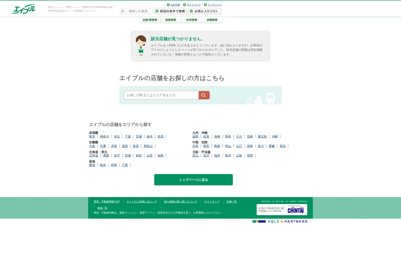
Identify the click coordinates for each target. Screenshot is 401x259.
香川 (261, 146)
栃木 (150, 136)
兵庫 (103, 146)
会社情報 (175, 4)
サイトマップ (194, 4)
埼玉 (117, 136)
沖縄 (275, 136)
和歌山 (148, 146)
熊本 (228, 136)
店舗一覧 (231, 201)
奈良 (136, 146)
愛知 (92, 165)
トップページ (215, 4)
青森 (106, 155)
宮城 (128, 155)
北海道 (93, 155)
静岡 (114, 165)
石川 (206, 155)
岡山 (228, 146)
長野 (250, 155)
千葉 (128, 136)
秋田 (139, 155)
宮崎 (250, 136)
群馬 (161, 136)
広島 (195, 146)
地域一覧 (102, 208)
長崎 (217, 136)
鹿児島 (262, 136)
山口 (239, 146)
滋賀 (125, 146)
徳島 (250, 146)
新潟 (228, 155)
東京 (92, 136)
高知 (283, 146)
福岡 (195, 136)
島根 (217, 146)
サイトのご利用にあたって (141, 201)
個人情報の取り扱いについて (180, 201)
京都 (114, 146)
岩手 (117, 155)
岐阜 (103, 165)
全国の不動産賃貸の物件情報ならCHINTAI (271, 210)
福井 (217, 155)
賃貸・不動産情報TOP (107, 201)
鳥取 (206, 146)
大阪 (92, 146)
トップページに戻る (193, 180)
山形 (150, 155)
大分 (239, 136)
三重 (125, 165)
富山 (195, 155)
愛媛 (272, 146)
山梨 (239, 155)
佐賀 (206, 136)
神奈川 (104, 136)
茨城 (139, 136)
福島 (161, 155)
